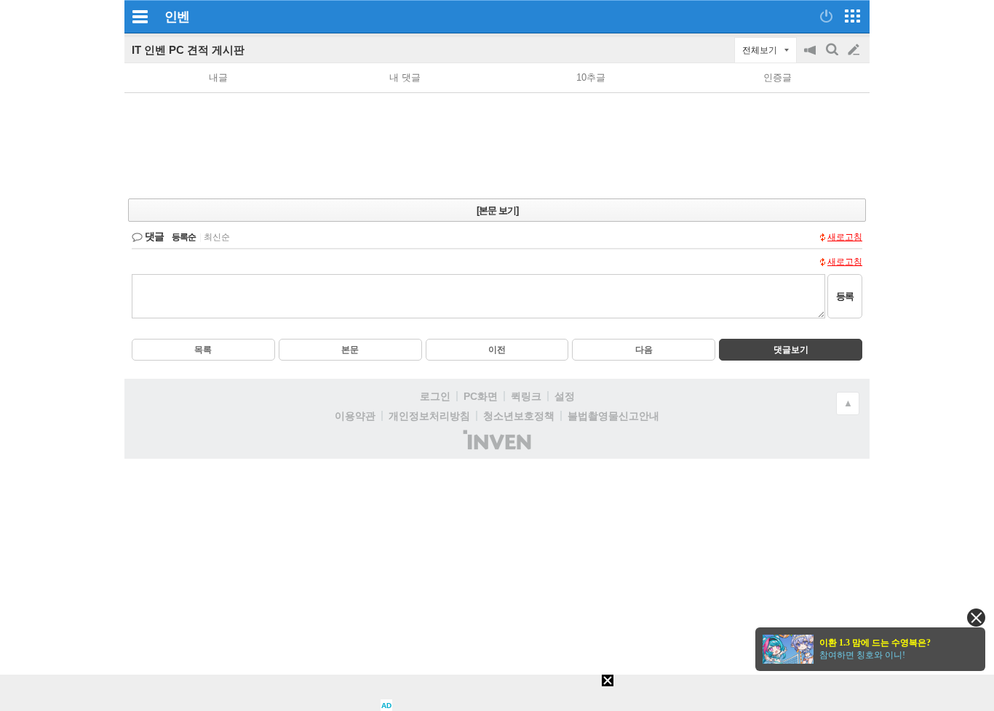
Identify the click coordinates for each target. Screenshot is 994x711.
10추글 (590, 77)
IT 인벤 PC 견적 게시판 (188, 50)
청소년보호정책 (518, 416)
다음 (644, 350)
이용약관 (355, 416)
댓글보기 (791, 350)
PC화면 (481, 396)
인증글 (777, 77)
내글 (218, 77)
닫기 (976, 617)
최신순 (217, 237)
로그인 (435, 396)
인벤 (176, 16)
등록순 (184, 237)
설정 (564, 396)
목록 (203, 350)
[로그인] (826, 16)
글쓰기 (855, 50)
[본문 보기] (497, 210)
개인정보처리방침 (429, 416)
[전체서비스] (852, 16)
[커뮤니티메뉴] (139, 16)
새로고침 (844, 237)
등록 (845, 296)
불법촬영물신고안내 (613, 416)
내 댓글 (405, 77)
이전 (497, 350)
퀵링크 (526, 396)
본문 (350, 350)
